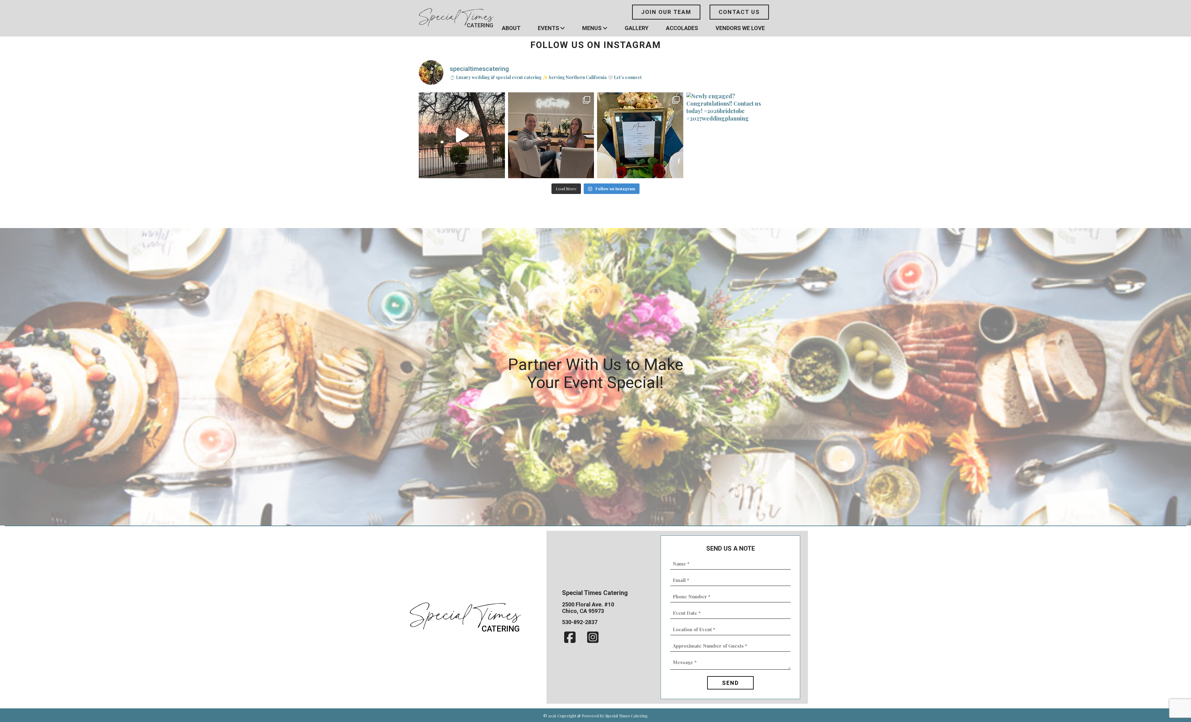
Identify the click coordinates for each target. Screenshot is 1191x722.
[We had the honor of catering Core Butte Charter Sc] (462, 135)
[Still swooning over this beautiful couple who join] (551, 135)
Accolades (682, 28)
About (511, 28)
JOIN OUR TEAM (666, 12)
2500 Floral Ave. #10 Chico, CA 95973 (588, 607)
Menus (592, 28)
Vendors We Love (740, 28)
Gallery (637, 28)
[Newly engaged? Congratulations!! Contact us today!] (729, 135)
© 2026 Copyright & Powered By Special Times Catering (595, 715)
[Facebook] (570, 637)
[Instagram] (593, 637)
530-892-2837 (579, 622)
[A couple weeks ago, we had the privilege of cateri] (640, 135)
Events (548, 28)
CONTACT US (739, 12)
